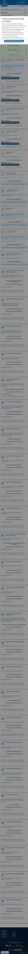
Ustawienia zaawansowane (13, 43)
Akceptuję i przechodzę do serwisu (14, 41)
